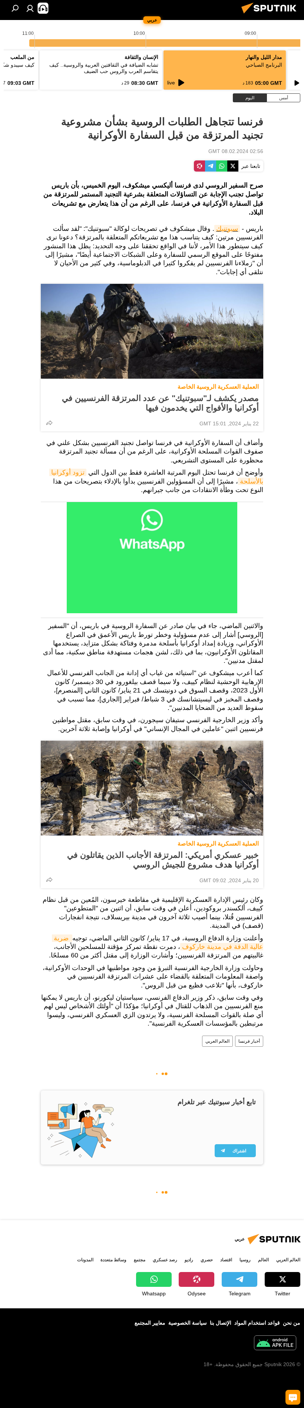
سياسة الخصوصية (187, 1323)
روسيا (245, 1259)
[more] (49, 422)
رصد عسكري (165, 1259)
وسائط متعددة (113, 1259)
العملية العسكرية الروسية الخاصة (218, 386)
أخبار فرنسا (249, 1041)
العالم (263, 1259)
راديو (189, 1259)
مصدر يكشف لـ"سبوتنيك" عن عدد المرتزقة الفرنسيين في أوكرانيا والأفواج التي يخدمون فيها (160, 402)
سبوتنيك (227, 228)
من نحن (291, 1323)
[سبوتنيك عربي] (271, 14)
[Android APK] (275, 1343)
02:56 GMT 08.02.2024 (235, 151)
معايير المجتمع (150, 1323)
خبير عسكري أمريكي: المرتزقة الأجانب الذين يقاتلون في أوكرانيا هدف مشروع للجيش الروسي (163, 859)
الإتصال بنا (220, 1323)
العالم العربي (217, 1041)
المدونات (85, 1259)
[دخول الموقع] (30, 8)
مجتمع (139, 1259)
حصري (207, 1259)
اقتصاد (226, 1259)
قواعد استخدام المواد (257, 1323)
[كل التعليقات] (292, 1397)
